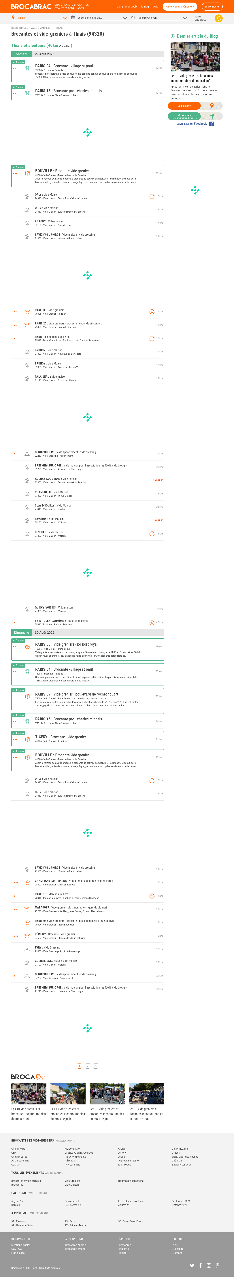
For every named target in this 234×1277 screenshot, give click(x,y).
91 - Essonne (18, 1221)
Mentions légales (20, 1245)
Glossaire (178, 1248)
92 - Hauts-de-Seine (22, 1225)
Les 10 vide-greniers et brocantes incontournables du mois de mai (146, 1114)
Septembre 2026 (181, 1201)
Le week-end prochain (130, 1201)
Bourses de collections (131, 1180)
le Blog (145, 6)
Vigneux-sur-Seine (128, 1160)
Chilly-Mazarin (180, 1148)
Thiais (59, 27)
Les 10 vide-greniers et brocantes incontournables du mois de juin (107, 1114)
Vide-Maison (72, 1184)
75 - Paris (70, 1221)
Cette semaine (73, 1205)
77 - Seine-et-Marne (75, 1225)
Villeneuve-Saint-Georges (79, 1152)
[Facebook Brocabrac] (203, 1268)
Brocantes (17, 1184)
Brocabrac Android (75, 1245)
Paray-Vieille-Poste (75, 1156)
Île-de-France (19, 27)
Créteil (121, 1148)
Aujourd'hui (17, 1201)
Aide (155, 6)
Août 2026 (124, 1205)
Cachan (15, 1164)
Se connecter (212, 6)
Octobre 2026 (179, 1205)
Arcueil (122, 1156)
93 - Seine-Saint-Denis (130, 1221)
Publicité (124, 1248)
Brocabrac (125, 1245)
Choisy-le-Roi (18, 1148)
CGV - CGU (17, 1248)
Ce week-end (72, 1201)
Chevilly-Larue (19, 1156)
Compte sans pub (127, 6)
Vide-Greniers (72, 1180)
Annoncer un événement (180, 6)
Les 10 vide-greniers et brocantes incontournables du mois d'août (192, 78)
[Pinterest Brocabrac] (220, 1268)
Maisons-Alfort (73, 1148)
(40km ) (59, 45)
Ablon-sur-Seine (20, 1160)
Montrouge (124, 1164)
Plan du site (17, 1253)
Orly (13, 1152)
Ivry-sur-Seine (72, 1164)
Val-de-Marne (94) (41, 27)
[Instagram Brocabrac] (211, 1268)
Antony (122, 1152)
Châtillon (177, 1160)
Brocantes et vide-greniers (26, 1180)
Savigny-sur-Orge (181, 1164)
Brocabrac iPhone (75, 1248)
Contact (177, 1253)
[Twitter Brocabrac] (194, 1268)
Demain (15, 1205)
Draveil (176, 1152)
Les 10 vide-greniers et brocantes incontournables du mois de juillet (67, 1114)
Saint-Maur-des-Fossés (185, 1156)
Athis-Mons (71, 1160)
